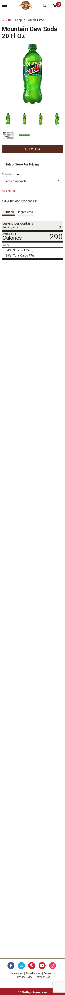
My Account (16, 973)
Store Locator (33, 973)
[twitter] (21, 965)
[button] (8, 118)
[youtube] (42, 965)
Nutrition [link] (8, 212)
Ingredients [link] (25, 212)
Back (8, 20)
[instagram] (52, 965)
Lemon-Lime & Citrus (41, 20)
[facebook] (10, 965)
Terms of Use (42, 977)
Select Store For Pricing (22, 164)
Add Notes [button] (9, 190)
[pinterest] (31, 965)
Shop (18, 20)
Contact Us (50, 973)
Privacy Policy (24, 977)
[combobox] (32, 181)
